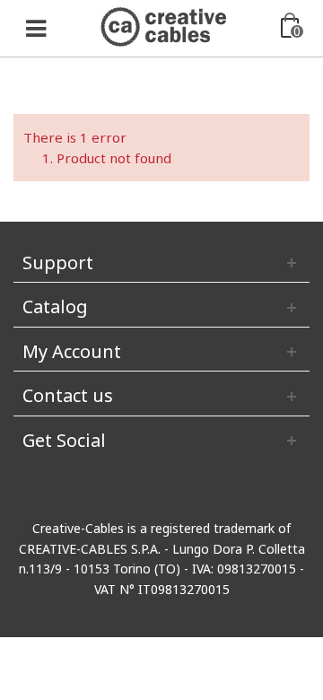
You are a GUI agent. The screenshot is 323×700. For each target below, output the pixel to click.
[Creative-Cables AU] (163, 25)
